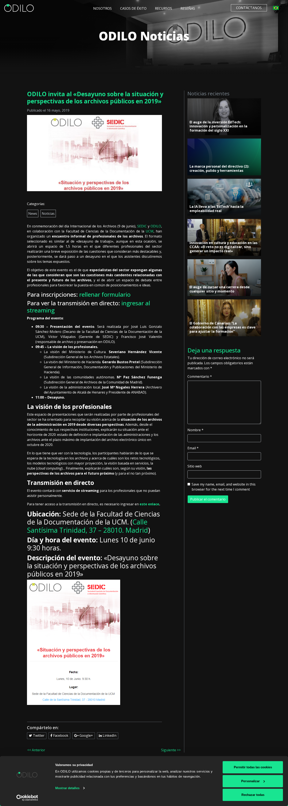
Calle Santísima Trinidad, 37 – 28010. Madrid (87, 525)
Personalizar (250, 781)
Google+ (86, 735)
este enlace (149, 504)
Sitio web (194, 466)
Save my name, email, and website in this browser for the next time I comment (224, 487)
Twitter (38, 735)
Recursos (163, 8)
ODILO (156, 226)
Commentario (199, 376)
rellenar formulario (105, 294)
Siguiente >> (171, 750)
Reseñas (187, 8)
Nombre (195, 430)
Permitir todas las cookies (253, 767)
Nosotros (102, 8)
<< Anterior (36, 750)
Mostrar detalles (67, 788)
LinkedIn (109, 735)
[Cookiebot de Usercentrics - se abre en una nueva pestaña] (27, 798)
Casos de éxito (133, 8)
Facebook (60, 735)
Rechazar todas (252, 795)
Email (193, 448)
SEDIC (142, 226)
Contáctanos (249, 7)
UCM (149, 231)
